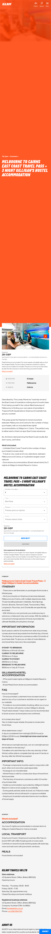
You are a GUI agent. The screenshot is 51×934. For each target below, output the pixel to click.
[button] (25, 492)
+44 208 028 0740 (15, 911)
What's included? (7, 371)
